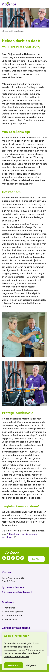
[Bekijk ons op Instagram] (22, 558)
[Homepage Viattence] (9, 4)
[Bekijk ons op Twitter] (4, 558)
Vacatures (10, 607)
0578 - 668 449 (15, 587)
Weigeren (31, 665)
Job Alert (36, 558)
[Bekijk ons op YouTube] (18, 558)
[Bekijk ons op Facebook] (8, 558)
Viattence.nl (11, 619)
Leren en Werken (13, 615)
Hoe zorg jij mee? (14, 611)
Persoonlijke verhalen (13, 30)
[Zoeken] (45, 4)
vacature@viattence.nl (19, 591)
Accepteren (13, 665)
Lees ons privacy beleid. (16, 656)
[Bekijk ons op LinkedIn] (13, 558)
